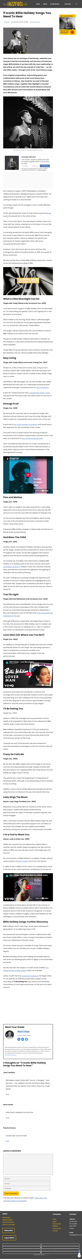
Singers (32, 22)
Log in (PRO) (9, 1238)
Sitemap (46, 1254)
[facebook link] (41, 1250)
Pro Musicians (54, 4)
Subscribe (8, 1230)
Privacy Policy (57, 1224)
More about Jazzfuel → (11, 1055)
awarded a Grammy (11, 567)
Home (38, 4)
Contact (55, 1231)
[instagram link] (41, 1245)
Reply (7, 1094)
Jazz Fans (68, 4)
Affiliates (55, 1226)
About (45, 4)
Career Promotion (8, 1222)
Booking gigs (6, 1217)
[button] (76, 4)
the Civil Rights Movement (32, 438)
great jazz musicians (30, 976)
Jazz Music (37, 22)
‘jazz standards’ (42, 387)
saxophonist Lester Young (39, 393)
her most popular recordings (25, 424)
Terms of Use (57, 1228)
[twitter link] (41, 1247)
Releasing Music (7, 1220)
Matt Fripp (7, 22)
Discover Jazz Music (8, 1224)
